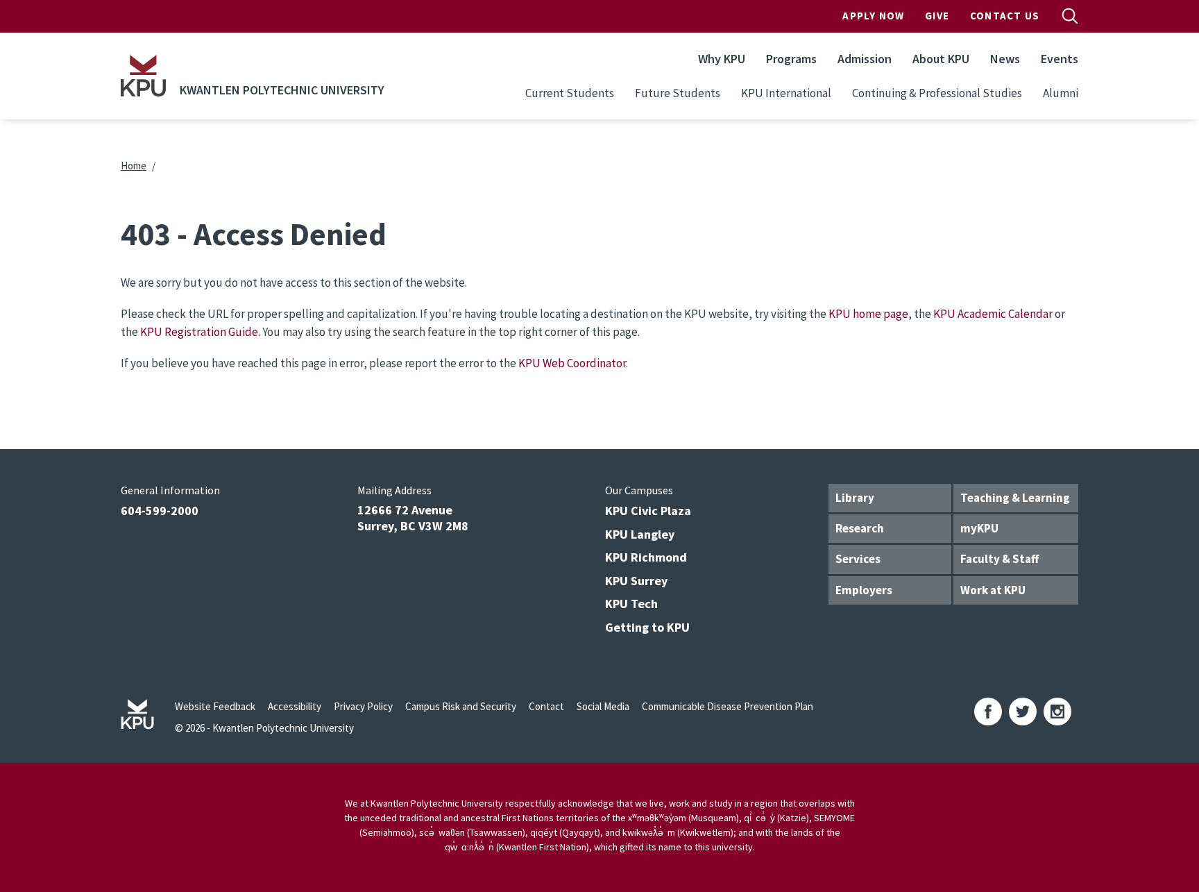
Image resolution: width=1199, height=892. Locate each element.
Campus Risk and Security (460, 706)
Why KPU (721, 59)
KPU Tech (631, 604)
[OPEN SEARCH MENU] (1070, 16)
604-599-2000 (159, 511)
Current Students (569, 93)
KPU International (786, 93)
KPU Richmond (646, 557)
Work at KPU (993, 590)
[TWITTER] (1023, 711)
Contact (546, 706)
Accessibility (294, 706)
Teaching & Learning (1015, 497)
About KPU (940, 59)
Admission (864, 59)
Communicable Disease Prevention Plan (727, 706)
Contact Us (1004, 15)
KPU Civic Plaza (648, 511)
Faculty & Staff (999, 558)
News (1005, 59)
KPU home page (868, 313)
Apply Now (873, 15)
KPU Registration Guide (199, 331)
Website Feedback (215, 706)
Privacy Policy (363, 706)
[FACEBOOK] (988, 711)
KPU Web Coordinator (572, 363)
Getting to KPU (647, 627)
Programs (791, 59)
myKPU (979, 528)
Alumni (1060, 93)
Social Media (603, 706)
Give (937, 15)
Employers (863, 590)
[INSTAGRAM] (1057, 711)
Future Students (677, 93)
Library (854, 497)
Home (133, 165)
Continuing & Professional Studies (937, 93)
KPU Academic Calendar (993, 313)
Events (1059, 59)
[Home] (143, 75)
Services (858, 558)
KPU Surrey (636, 581)
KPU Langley (639, 534)
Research (859, 528)
